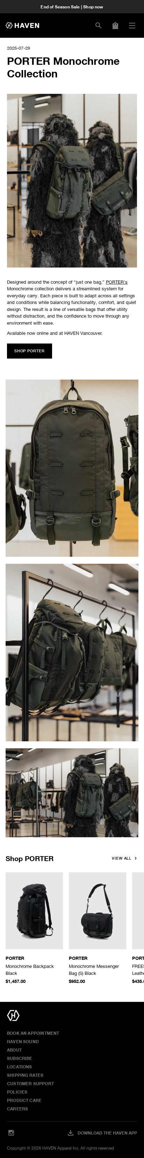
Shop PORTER (29, 858)
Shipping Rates (25, 1075)
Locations (19, 1066)
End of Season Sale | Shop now (72, 6)
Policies (17, 1092)
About (14, 1050)
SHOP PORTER (29, 350)
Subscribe (20, 1058)
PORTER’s (117, 282)
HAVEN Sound (23, 1041)
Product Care (24, 1100)
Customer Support (30, 1083)
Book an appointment (33, 1033)
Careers (17, 1108)
